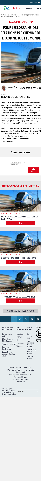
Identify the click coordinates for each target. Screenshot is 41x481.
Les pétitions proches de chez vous (8, 354)
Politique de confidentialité (20, 375)
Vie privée (30, 370)
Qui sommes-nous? (30, 336)
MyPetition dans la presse (31, 352)
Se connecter (35, 2)
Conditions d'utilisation (20, 379)
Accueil (29, 8)
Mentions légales (20, 377)
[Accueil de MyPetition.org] (12, 8)
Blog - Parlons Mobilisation (7, 340)
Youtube (20, 346)
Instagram (20, 343)
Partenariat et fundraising (7, 348)
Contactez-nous (18, 370)
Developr (12, 394)
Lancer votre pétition (7, 335)
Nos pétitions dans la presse (30, 344)
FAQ (8, 370)
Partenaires (20, 382)
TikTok (19, 337)
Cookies (20, 372)
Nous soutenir (21, 367)
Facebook (20, 334)
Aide (30, 367)
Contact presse (30, 358)
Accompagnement (9, 344)
